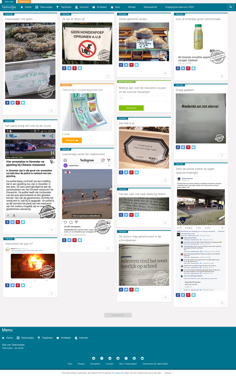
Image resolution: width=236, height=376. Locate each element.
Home (28, 7)
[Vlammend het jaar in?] (30, 264)
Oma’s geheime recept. (133, 19)
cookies (117, 373)
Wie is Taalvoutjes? (128, 364)
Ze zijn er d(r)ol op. (73, 19)
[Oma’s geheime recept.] (144, 41)
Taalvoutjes (9, 2)
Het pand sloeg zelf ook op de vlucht (28, 125)
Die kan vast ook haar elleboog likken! (142, 194)
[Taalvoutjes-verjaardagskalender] (87, 112)
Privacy (81, 364)
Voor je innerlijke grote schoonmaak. (198, 19)
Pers (70, 364)
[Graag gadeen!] (201, 118)
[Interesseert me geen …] (30, 60)
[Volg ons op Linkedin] (134, 358)
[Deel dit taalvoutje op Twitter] (12, 103)
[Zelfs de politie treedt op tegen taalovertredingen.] (201, 233)
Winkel (132, 7)
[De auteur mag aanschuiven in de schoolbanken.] (144, 265)
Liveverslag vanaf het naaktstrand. (83, 154)
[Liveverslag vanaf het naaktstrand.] (87, 197)
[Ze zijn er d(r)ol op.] (87, 43)
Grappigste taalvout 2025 (179, 7)
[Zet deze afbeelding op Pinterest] (18, 103)
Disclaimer (95, 364)
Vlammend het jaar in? (19, 243)
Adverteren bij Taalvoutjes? (155, 364)
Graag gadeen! (185, 90)
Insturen (84, 7)
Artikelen (102, 7)
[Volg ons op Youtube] (142, 358)
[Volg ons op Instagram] (101, 358)
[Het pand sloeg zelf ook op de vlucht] (30, 173)
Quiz (117, 7)
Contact (109, 364)
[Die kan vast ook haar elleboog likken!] (144, 204)
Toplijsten (66, 7)
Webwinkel (24, 2)
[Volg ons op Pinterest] (126, 358)
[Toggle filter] (231, 7)
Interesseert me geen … (20, 19)
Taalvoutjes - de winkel (12, 348)
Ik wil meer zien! (118, 315)
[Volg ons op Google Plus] (118, 358)
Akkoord (168, 373)
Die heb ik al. (127, 123)
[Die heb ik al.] (144, 148)
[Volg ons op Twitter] (109, 358)
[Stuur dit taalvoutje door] (23, 103)
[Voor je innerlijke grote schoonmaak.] (201, 43)
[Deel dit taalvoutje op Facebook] (7, 103)
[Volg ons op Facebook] (93, 358)
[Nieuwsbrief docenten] (200, 7)
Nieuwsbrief (150, 7)
